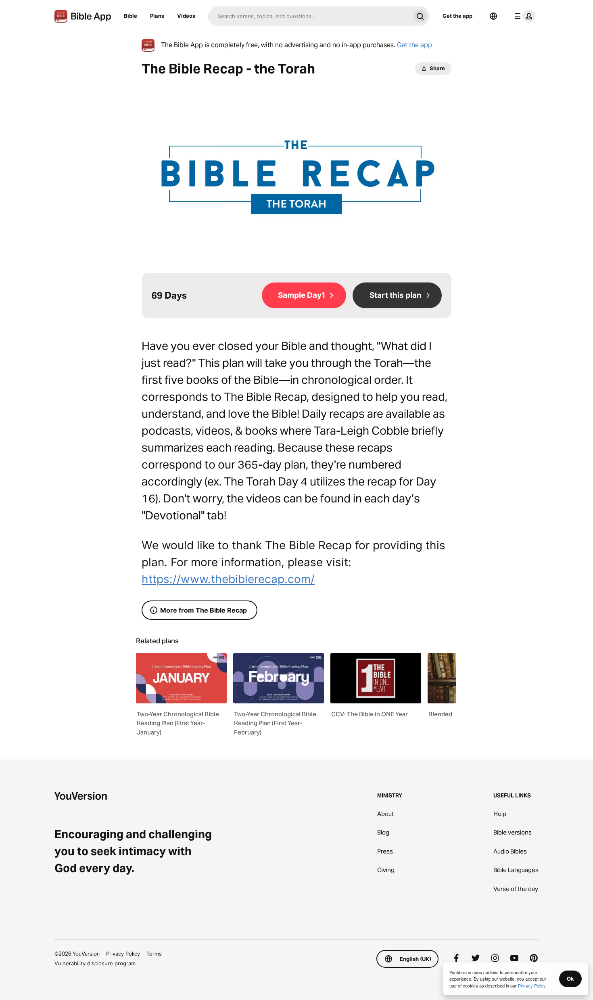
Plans (157, 16)
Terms (154, 953)
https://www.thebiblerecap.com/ (228, 579)
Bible (130, 16)
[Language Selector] (493, 16)
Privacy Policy (123, 953)
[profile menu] (523, 16)
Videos (186, 16)
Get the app (457, 16)
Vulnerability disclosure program (95, 963)
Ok (570, 978)
